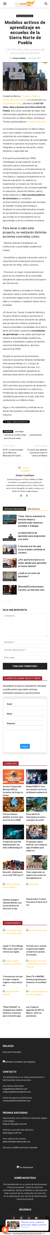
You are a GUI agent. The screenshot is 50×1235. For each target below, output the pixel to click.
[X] (28, 496)
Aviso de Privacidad (12, 1052)
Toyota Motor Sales (12, 103)
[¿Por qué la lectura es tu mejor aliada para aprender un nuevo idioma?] (10, 563)
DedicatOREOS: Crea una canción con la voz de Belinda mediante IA (36, 789)
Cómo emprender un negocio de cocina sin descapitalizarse (36, 875)
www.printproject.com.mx (15, 1124)
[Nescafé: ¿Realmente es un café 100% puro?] (13, 862)
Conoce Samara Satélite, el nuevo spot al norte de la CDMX (13, 817)
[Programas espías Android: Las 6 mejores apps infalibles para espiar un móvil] (36, 832)
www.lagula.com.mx (12, 1132)
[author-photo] (25, 471)
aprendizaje (19, 431)
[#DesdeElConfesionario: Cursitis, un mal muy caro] (10, 590)
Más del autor (34, 509)
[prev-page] (4, 600)
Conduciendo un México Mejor (15, 435)
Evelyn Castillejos (19, 58)
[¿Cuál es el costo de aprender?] (10, 576)
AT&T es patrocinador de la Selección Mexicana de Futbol (13, 452)
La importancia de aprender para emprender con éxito (31, 536)
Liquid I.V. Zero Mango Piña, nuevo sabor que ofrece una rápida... (13, 949)
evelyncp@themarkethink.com (17, 1091)
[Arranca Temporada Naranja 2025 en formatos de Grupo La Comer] (13, 776)
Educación (7, 553)
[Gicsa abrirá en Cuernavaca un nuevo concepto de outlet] (36, 804)
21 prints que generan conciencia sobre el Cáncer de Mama (37, 452)
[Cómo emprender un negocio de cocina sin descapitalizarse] (36, 862)
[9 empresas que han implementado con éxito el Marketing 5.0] (13, 832)
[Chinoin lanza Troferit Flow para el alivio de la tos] (36, 890)
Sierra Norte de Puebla (12, 438)
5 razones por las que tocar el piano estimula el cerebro (31, 549)
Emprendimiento (9, 539)
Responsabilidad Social (24, 16)
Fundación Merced (36, 121)
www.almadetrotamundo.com (16, 1141)
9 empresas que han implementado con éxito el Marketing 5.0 (12, 845)
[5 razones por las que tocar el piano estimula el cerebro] (10, 549)
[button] (4, 4)
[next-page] (9, 600)
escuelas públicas (35, 435)
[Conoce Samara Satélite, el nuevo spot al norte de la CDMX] (13, 804)
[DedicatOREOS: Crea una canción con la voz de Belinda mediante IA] (36, 776)
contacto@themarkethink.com (17, 1100)
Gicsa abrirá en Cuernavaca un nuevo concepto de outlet (36, 817)
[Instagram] (22, 496)
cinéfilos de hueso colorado (25, 1147)
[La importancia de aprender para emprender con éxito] (10, 536)
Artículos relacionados (14, 509)
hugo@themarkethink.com (15, 1089)
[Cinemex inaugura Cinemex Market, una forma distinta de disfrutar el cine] (13, 890)
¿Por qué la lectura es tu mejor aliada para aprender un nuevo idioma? (32, 563)
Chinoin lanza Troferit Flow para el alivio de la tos (36, 902)
